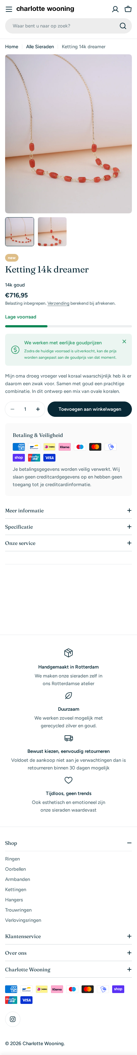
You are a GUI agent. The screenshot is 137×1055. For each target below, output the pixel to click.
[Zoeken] (123, 26)
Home (11, 47)
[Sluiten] (124, 341)
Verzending (58, 303)
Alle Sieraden (40, 47)
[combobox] (68, 26)
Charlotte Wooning (43, 1043)
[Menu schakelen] (9, 9)
